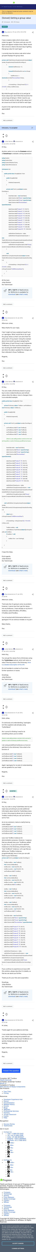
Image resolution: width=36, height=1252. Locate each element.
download (11, 294)
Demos (6, 1101)
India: (15, 1137)
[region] (18, 1238)
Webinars (7, 1109)
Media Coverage (9, 1199)
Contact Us (8, 1132)
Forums (6, 1106)
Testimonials (8, 1126)
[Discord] (8, 1157)
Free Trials (7, 1091)
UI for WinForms (17, 6)
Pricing (6, 1093)
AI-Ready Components (17, 1087)
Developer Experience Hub (13, 1099)
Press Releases (9, 1197)
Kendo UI (3, 1083)
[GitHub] (8, 1155)
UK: (15, 1135)
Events (6, 1116)
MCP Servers (4, 1087)
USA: (15, 1133)
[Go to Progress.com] (6, 1181)
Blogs (6, 1108)
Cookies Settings (18, 1248)
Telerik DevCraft (5, 1080)
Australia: (16, 1140)
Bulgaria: (16, 1138)
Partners (7, 1113)
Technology (8, 1194)
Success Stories (9, 1124)
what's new (23, 294)
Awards (6, 1195)
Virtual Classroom (10, 1114)
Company (7, 1192)
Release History (9, 1104)
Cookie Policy (6, 1236)
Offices (6, 1202)
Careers (6, 1200)
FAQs (5, 1118)
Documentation (9, 1103)
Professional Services (11, 1111)
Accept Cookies (18, 1243)
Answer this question (11, 1071)
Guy (6, 32)
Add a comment (7, 120)
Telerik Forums (7, 6)
